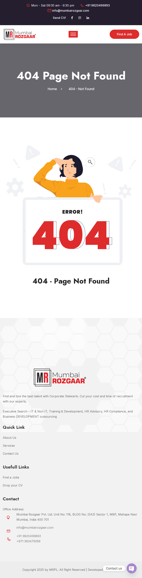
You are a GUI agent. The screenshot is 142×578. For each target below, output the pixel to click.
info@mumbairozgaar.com (70, 10)
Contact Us (10, 453)
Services (9, 445)
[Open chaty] (132, 568)
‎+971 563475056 (28, 541)
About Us (9, 437)
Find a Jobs (11, 477)
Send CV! (59, 18)
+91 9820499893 (97, 5)
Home (53, 89)
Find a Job (124, 34)
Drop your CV (13, 485)
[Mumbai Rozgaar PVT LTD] (20, 34)
